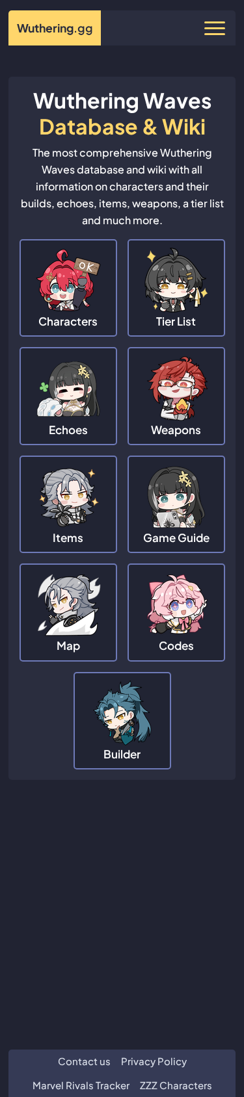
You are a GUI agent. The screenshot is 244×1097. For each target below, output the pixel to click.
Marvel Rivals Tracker (81, 1085)
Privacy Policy (154, 1061)
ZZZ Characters (176, 1085)
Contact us (84, 1061)
